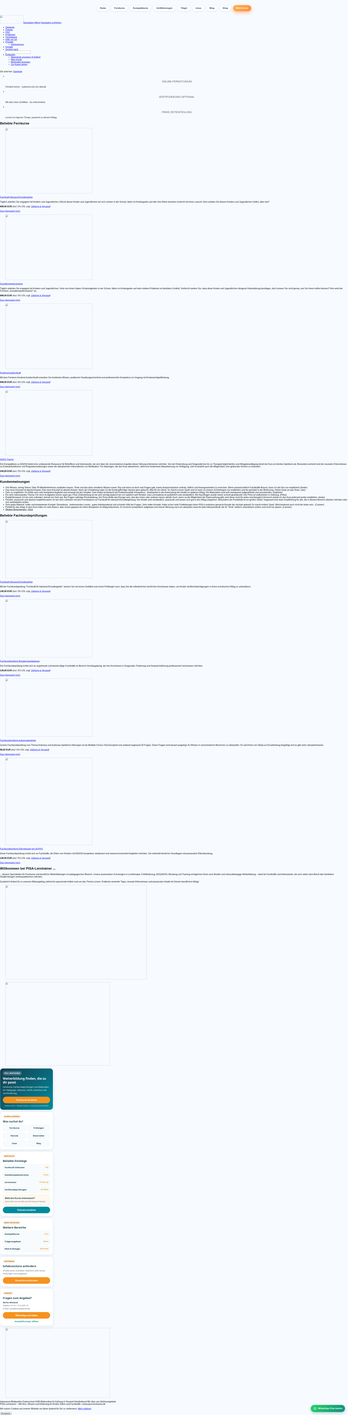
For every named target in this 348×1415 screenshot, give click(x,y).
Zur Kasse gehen (19, 64)
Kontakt (9, 47)
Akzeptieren (5, 1414)
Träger (184, 8)
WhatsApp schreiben (26, 1315)
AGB (37, 1401)
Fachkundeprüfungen (26, 1189)
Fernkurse (119, 8)
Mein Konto (242, 8)
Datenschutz (29, 1401)
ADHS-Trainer (7, 459)
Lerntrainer (26, 1182)
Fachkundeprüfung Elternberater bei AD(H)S (21, 849)
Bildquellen (16, 1401)
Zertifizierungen (164, 8)
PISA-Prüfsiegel (26, 1248)
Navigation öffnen (31, 23)
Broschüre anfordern (26, 1280)
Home (103, 8)
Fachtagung (11, 37)
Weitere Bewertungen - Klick (19, 509)
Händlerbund (80, 1401)
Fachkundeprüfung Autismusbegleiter (18, 740)
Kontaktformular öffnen (26, 1321)
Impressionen (17, 44)
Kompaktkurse (140, 8)
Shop (225, 8)
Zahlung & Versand (40, 206)
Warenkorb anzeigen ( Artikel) (26, 57)
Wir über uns (93, 1401)
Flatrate (9, 30)
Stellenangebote (108, 1401)
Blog (211, 8)
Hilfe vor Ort (11, 39)
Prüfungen (38, 1128)
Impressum (5, 1401)
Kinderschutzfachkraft (10, 373)
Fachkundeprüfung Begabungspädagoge (20, 661)
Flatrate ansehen (26, 1209)
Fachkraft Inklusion (26, 1167)
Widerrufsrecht (47, 1401)
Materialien (38, 1135)
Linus (198, 8)
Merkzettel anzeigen (20, 62)
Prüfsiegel (10, 34)
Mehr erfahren (84, 1409)
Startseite (17, 71)
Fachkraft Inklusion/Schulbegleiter (16, 197)
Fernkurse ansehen (26, 1099)
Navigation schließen (51, 23)
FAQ (7, 32)
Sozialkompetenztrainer (11, 284)
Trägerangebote (26, 1241)
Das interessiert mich (10, 211)
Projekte (9, 42)
